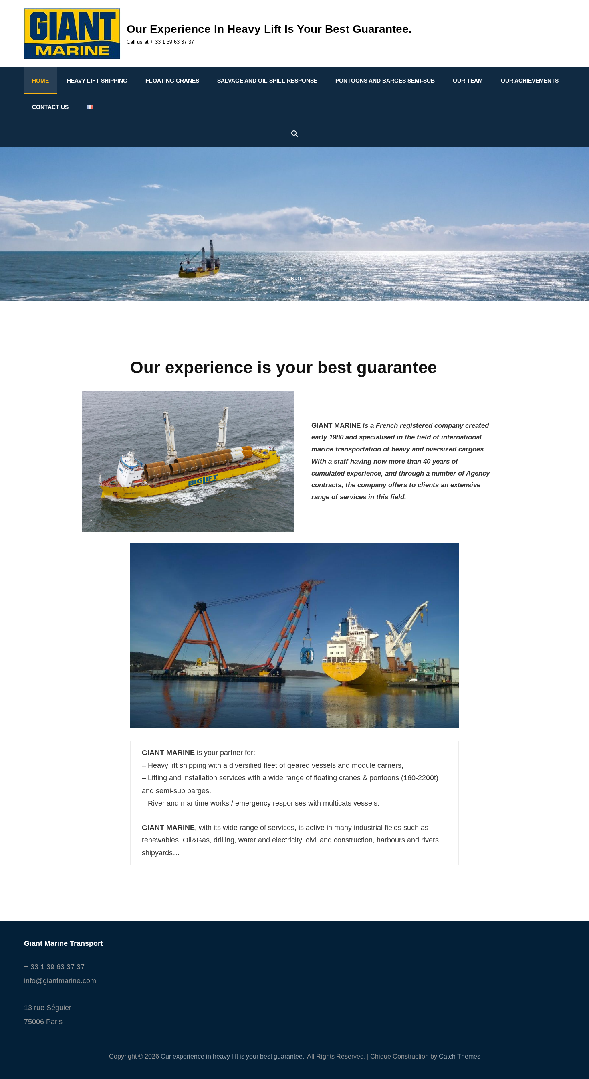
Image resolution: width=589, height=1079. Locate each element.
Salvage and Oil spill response (267, 80)
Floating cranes (172, 80)
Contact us (50, 107)
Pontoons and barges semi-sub (385, 80)
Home (40, 80)
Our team (468, 80)
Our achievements (530, 80)
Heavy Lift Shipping (97, 80)
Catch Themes (459, 1056)
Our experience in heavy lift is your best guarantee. (269, 29)
